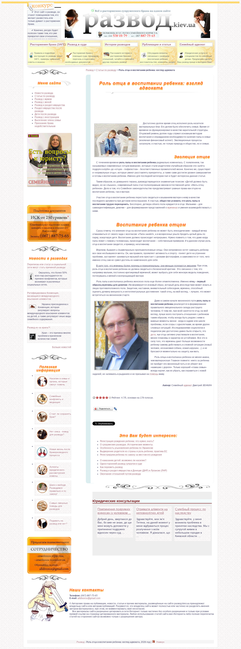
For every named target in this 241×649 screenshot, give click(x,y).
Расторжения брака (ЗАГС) (46, 44)
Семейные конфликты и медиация (56, 399)
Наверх (160, 642)
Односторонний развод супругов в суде (121, 463)
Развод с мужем (43, 99)
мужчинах (172, 207)
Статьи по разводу (45, 96)
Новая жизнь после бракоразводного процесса (60, 452)
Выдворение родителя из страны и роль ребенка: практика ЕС (133, 451)
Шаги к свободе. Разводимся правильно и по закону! (58, 489)
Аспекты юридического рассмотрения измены (57, 471)
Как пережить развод (111, 467)
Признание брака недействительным (45, 125)
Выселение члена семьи (48, 120)
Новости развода (44, 93)
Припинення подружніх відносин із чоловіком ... (114, 511)
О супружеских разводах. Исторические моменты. (126, 444)
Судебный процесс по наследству (190, 511)
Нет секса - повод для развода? (59, 433)
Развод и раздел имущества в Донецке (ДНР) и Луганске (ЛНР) (133, 470)
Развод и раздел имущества (50, 105)
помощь (154, 374)
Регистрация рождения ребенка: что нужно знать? (127, 441)
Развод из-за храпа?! (38, 327)
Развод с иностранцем (47, 117)
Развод (90, 70)
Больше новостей (61, 347)
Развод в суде (77, 44)
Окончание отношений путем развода (120, 474)
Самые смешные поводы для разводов (59, 506)
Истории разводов (117, 44)
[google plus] (153, 642)
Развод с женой (43, 102)
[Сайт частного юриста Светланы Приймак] (49, 185)
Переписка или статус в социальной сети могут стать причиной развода (46, 266)
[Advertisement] (49, 195)
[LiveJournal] (115, 408)
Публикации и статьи (156, 44)
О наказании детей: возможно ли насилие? (123, 460)
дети (153, 334)
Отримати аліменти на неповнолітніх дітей (152, 511)
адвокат (188, 385)
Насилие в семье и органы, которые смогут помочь (59, 381)
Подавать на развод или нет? (58, 522)
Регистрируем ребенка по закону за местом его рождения (131, 454)
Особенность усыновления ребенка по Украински (126, 448)
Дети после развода (45, 114)
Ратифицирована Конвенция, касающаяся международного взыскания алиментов (43, 296)
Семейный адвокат (192, 44)
